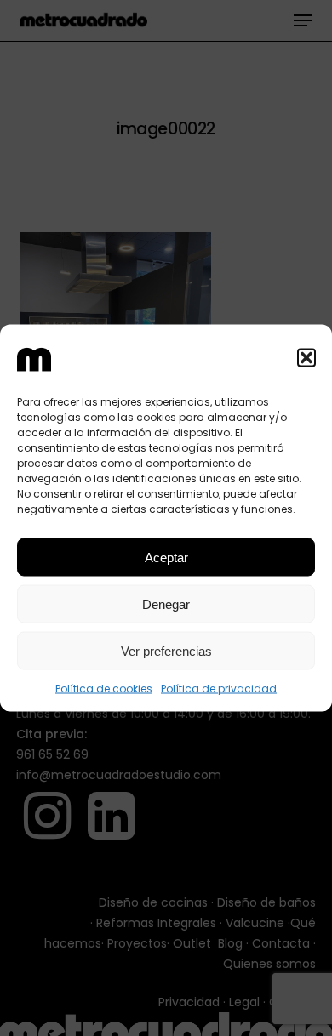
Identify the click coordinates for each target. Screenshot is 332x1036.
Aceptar (166, 556)
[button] (306, 357)
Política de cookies (103, 688)
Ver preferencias (166, 650)
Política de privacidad (219, 688)
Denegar (166, 603)
